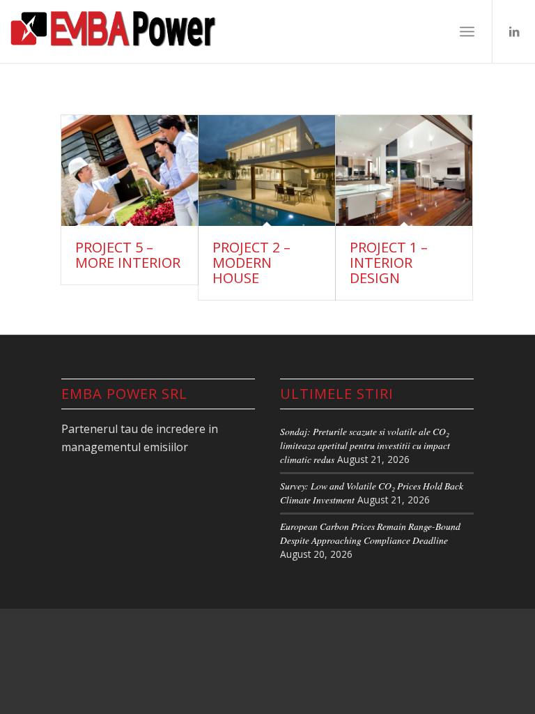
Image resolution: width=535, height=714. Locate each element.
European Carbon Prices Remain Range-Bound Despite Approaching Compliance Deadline (370, 533)
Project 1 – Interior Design (389, 262)
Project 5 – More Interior (127, 255)
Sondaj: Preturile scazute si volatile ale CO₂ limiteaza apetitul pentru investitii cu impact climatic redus (365, 445)
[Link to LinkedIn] (514, 31)
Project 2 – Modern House (251, 262)
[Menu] (467, 31)
